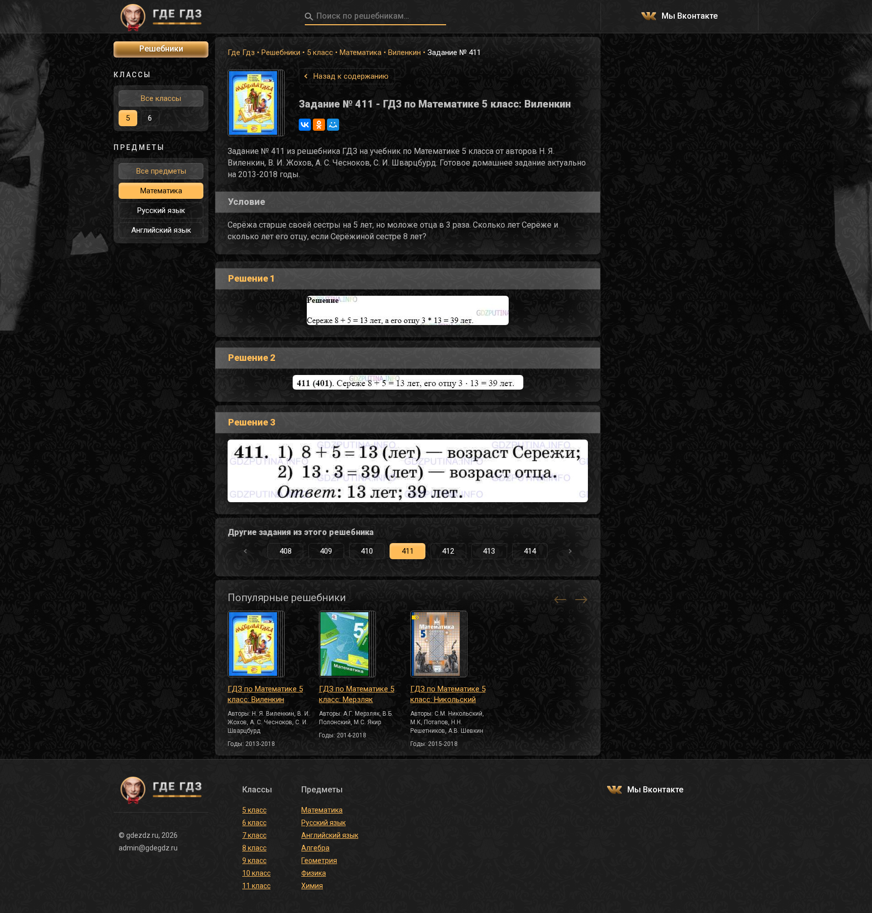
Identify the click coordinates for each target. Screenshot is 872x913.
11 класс (256, 886)
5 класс (320, 52)
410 (367, 551)
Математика (361, 52)
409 (326, 551)
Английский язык (161, 230)
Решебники (280, 52)
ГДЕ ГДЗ (161, 16)
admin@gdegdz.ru (148, 848)
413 (489, 551)
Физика (313, 873)
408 (286, 551)
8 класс (254, 848)
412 (448, 551)
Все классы (161, 98)
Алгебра (315, 848)
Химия (312, 886)
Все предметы (161, 171)
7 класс (254, 835)
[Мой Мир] (333, 125)
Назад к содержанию (351, 76)
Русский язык (161, 210)
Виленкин (404, 52)
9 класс (254, 860)
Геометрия (319, 860)
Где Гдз (241, 52)
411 (408, 551)
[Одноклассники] (319, 125)
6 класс (254, 823)
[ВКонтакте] (305, 125)
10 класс (256, 873)
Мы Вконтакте (690, 16)
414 (530, 551)
